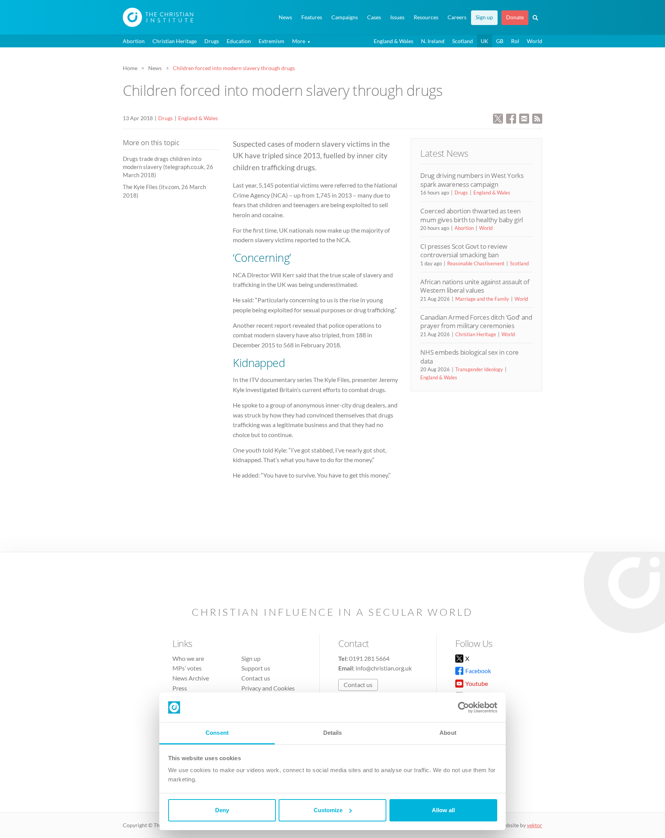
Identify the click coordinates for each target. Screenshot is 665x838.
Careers (457, 17)
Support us (255, 668)
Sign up (484, 17)
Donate (515, 17)
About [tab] (447, 732)
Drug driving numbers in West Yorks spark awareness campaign (471, 179)
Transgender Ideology (479, 369)
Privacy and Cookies (268, 688)
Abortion (134, 41)
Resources (426, 17)
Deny (222, 810)
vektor (534, 825)
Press (179, 688)
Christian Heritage (174, 41)
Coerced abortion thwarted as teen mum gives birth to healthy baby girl (471, 215)
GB (499, 41)
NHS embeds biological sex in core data (469, 356)
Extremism (271, 41)
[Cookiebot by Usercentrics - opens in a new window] (463, 707)
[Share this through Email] (524, 117)
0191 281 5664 (369, 658)
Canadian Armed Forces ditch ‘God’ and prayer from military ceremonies (476, 321)
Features (311, 17)
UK (484, 41)
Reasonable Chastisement (476, 263)
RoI (515, 41)
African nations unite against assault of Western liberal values (474, 286)
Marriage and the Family (482, 299)
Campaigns (344, 17)
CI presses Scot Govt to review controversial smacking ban (463, 250)
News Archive (190, 678)
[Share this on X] (498, 117)
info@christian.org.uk (384, 668)
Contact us (255, 678)
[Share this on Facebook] (511, 117)
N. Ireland (432, 41)
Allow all (443, 810)
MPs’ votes (187, 668)
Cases (374, 17)
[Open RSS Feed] (537, 117)
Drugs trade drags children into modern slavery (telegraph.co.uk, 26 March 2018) (168, 167)
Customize (328, 810)
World (534, 41)
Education (239, 41)
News (285, 17)
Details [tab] (332, 732)
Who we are (188, 658)
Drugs (211, 41)
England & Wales (393, 41)
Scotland (462, 41)
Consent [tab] (217, 732)
